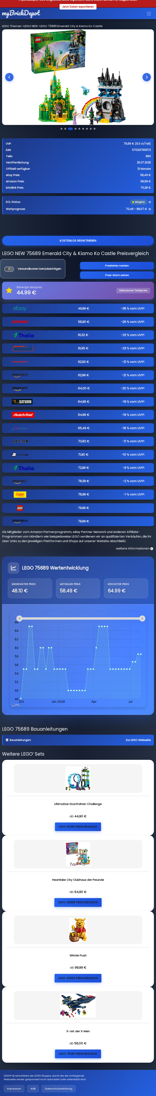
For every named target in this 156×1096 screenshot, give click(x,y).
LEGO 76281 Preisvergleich (78, 1054)
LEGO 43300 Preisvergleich (78, 978)
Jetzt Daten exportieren (78, 7)
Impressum (14, 1088)
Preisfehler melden (117, 265)
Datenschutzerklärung (58, 1088)
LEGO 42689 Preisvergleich (78, 902)
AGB (33, 1088)
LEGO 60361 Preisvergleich (78, 827)
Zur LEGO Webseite (138, 740)
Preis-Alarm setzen (117, 275)
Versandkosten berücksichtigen (39, 269)
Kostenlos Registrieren (78, 240)
